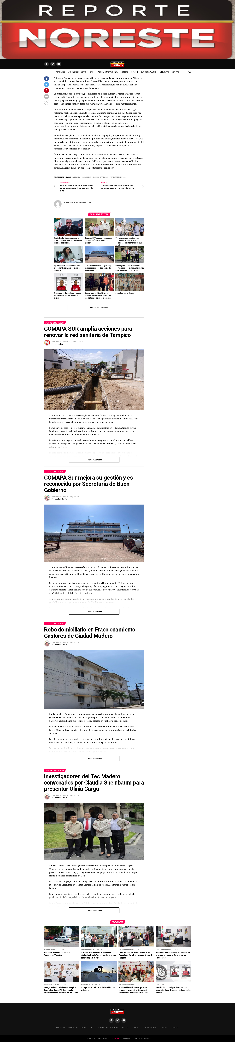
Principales (60, 72)
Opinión (134, 72)
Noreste (124, 72)
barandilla (86, 177)
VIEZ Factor (115, 1038)
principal (104, 177)
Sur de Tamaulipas (148, 72)
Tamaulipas (164, 72)
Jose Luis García (60, 499)
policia (96, 177)
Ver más (175, 72)
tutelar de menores (118, 177)
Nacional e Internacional (107, 72)
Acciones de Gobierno (77, 72)
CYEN (92, 72)
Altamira (76, 177)
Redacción (58, 344)
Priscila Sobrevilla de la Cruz (77, 202)
